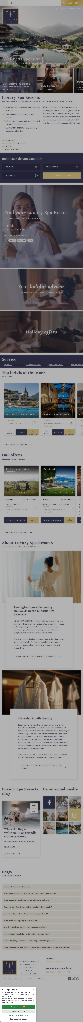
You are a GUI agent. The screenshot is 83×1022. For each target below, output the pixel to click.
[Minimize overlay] (33, 989)
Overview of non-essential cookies (18, 1015)
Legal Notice (23, 1019)
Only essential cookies (18, 1011)
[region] (18, 997)
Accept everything (17, 1007)
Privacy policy (14, 1019)
